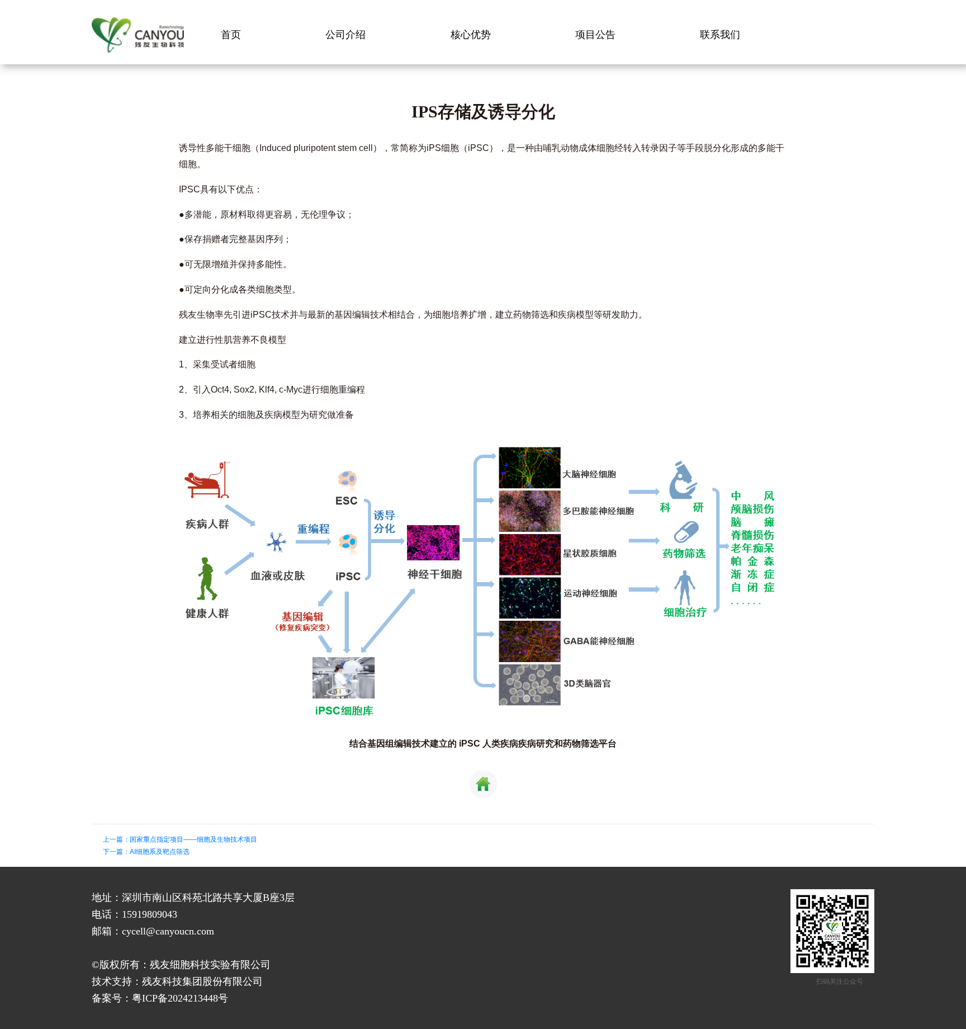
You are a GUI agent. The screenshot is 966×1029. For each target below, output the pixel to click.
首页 (231, 34)
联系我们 (720, 34)
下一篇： (116, 852)
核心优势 (471, 34)
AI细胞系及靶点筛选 (160, 852)
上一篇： (116, 839)
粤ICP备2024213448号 (180, 998)
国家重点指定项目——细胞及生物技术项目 (193, 839)
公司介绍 (345, 34)
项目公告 (595, 34)
